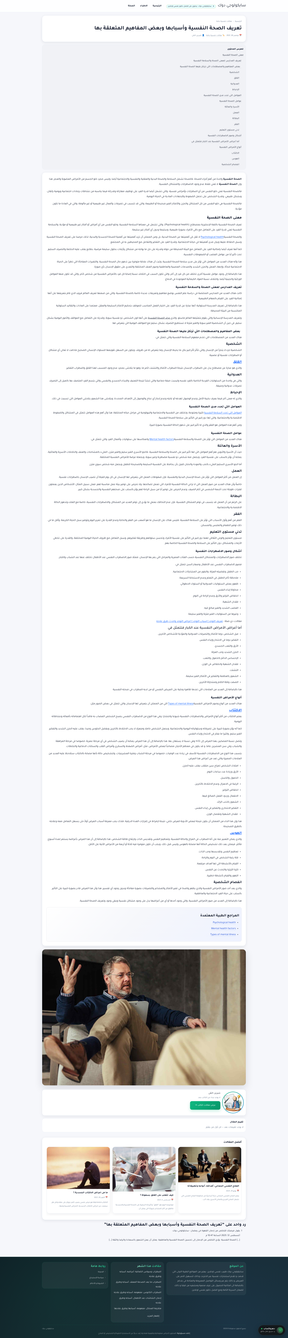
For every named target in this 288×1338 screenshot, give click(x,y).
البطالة (235, 118)
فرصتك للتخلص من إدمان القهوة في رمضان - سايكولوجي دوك (203, 1231)
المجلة (131, 6)
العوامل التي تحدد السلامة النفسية (223, 413)
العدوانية (235, 84)
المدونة (101, 1272)
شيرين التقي (214, 1093)
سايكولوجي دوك (232, 6)
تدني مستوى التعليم (229, 130)
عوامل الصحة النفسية (230, 101)
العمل (236, 113)
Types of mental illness (181, 703)
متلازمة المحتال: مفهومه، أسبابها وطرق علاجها (137, 1309)
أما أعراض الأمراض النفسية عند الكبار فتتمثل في (215, 141)
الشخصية (234, 72)
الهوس (235, 159)
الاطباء (144, 6)
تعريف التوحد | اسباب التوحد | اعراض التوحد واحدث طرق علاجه (189, 621)
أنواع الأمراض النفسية (230, 147)
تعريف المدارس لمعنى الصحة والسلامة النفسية (217, 61)
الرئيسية (157, 6)
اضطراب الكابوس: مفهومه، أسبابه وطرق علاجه (137, 1292)
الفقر (236, 124)
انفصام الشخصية (230, 164)
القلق (236, 78)
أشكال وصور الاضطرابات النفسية (224, 136)
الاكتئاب (235, 153)
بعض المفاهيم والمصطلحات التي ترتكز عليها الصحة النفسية (210, 67)
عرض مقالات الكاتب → (205, 1105)
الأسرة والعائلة (232, 107)
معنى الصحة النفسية (233, 55)
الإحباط (235, 90)
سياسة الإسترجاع (97, 1278)
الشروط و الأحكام (97, 1284)
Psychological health (212, 237)
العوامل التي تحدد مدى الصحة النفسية (222, 95)
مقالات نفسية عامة (224, 22)
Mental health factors (161, 439)
